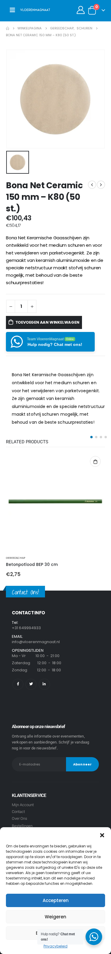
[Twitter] (30, 684)
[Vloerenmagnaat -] (35, 10)
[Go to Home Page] (7, 28)
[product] (55, 501)
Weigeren (55, 917)
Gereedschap (15, 558)
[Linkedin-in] (44, 684)
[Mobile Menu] (12, 10)
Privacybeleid (55, 946)
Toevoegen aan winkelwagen (47, 322)
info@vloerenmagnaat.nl (36, 642)
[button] (102, 835)
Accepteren (56, 900)
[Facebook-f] (17, 684)
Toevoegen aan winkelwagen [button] (95, 461)
